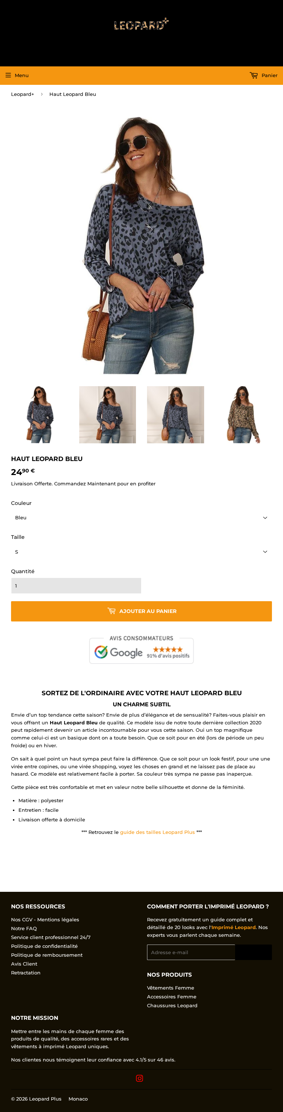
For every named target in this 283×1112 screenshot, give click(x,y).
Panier (268, 75)
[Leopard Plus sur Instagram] (139, 1079)
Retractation (26, 973)
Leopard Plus (45, 1099)
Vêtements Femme (170, 988)
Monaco (78, 1099)
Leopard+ (22, 94)
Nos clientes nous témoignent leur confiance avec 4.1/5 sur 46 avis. (93, 1060)
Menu (22, 75)
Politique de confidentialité (44, 946)
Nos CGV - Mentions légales (45, 919)
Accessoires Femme (171, 997)
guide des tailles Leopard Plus (157, 832)
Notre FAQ (24, 928)
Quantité (23, 571)
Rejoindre (253, 952)
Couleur (21, 503)
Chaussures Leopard (172, 1005)
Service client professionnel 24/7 (51, 937)
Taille (18, 537)
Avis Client (24, 964)
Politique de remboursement (47, 955)
